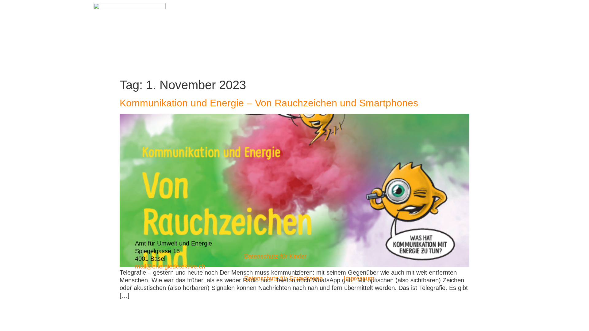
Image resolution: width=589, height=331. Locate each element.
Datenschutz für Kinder (275, 256)
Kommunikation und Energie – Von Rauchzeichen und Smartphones (269, 102)
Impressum (359, 278)
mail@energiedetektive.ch (170, 266)
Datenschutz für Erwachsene (283, 278)
